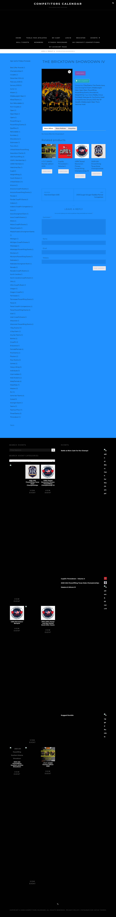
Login (68, 38)
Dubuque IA (87, 97)
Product (50, 51)
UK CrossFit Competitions (86, 42)
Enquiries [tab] (71, 128)
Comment (47, 217)
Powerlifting (92, 90)
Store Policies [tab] (61, 128)
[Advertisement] (58, 23)
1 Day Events (87, 85)
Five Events (97, 85)
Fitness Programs (57, 42)
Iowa (103, 85)
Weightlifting (79, 95)
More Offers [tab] (48, 128)
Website (46, 258)
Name (45, 239)
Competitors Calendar (58, 3)
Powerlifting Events (82, 92)
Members (38, 42)
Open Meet (83, 90)
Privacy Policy (72, 910)
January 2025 (91, 99)
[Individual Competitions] (57, 904)
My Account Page (58, 47)
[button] (69, 71)
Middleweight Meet (88, 102)
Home (18, 38)
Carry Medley (93, 95)
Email (45, 248)
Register (81, 38)
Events (94, 38)
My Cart (56, 38)
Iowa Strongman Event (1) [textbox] (31, 461)
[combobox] (32, 460)
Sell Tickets (22, 42)
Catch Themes (100, 910)
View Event (80, 73)
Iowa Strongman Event (83, 88)
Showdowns (93, 92)
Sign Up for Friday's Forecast (20, 61)
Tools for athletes (36, 38)
